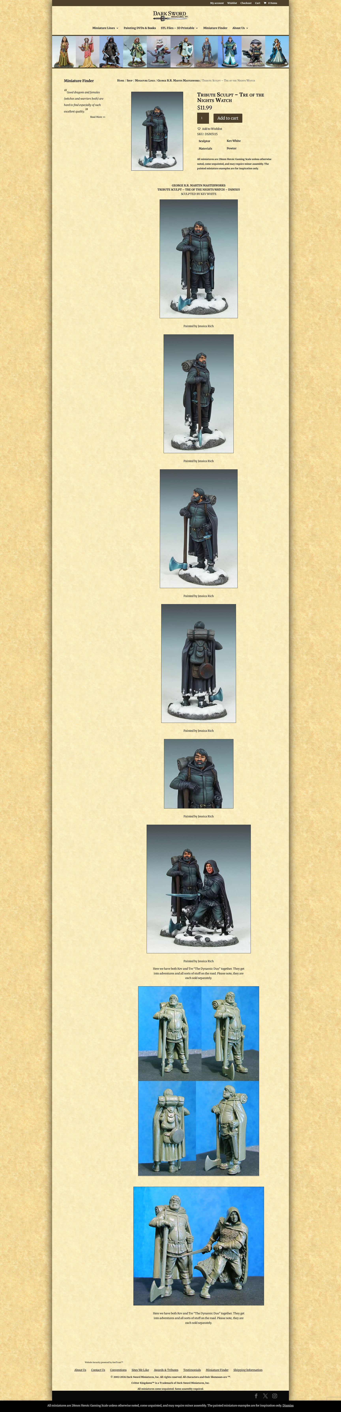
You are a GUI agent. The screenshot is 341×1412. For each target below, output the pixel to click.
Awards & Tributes (166, 1370)
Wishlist (232, 3)
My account (217, 3)
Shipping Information (247, 1370)
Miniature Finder (215, 28)
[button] (209, 129)
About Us (238, 28)
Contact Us (98, 1370)
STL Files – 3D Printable (177, 28)
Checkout (246, 3)
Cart (257, 3)
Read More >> (97, 116)
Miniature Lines (103, 28)
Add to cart (227, 118)
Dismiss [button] (288, 1405)
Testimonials (192, 1370)
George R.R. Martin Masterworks (178, 80)
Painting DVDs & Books (140, 28)
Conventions (118, 1370)
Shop (130, 80)
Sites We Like (140, 1370)
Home (120, 80)
